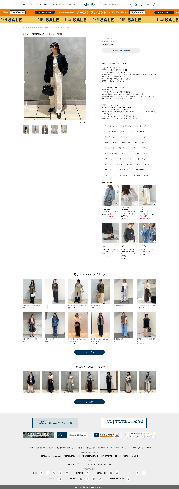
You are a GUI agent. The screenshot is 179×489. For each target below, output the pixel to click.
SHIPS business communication (51, 456)
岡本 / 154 (26, 308)
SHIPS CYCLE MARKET (105, 464)
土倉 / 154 (140, 308)
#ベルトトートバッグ (124, 159)
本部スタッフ (49, 305)
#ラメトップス (125, 131)
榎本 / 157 (48, 341)
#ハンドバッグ (141, 159)
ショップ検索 (48, 448)
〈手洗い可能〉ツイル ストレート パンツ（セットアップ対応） (147, 214)
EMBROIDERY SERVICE (90, 456)
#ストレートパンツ (141, 142)
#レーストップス (141, 137)
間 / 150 (71, 343)
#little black (140, 170)
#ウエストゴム (123, 148)
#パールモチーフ (125, 170)
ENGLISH (149, 448)
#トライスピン (142, 126)
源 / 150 (94, 308)
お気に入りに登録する (122, 50)
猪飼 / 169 (71, 308)
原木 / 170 (26, 341)
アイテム (31, 4)
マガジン (46, 4)
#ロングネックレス (143, 153)
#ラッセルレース (125, 137)
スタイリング (55, 4)
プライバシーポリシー (123, 448)
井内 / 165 (117, 341)
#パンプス (148, 164)
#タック (135, 148)
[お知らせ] (135, 4)
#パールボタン (128, 126)
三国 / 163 (94, 343)
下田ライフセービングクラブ (85, 464)
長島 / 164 (48, 308)
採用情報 (39, 448)
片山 (104, 39)
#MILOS (119, 164)
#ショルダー (109, 164)
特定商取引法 (90, 448)
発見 (74, 4)
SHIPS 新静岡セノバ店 (30, 339)
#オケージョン (122, 175)
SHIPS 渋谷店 (118, 305)
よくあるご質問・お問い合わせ (65, 448)
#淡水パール (109, 159)
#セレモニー (109, 175)
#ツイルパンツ (109, 148)
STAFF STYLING (30, 27)
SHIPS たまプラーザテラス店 (110, 41)
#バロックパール (127, 153)
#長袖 (106, 142)
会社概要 (30, 448)
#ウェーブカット (110, 170)
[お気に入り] (142, 4)
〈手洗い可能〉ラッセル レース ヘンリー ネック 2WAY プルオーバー (129, 214)
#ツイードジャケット (112, 126)
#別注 (139, 164)
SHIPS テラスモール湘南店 (31, 305)
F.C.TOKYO (70, 464)
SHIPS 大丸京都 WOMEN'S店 (146, 305)
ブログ (64, 4)
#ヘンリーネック (110, 137)
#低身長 (146, 175)
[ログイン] (148, 4)
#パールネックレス (111, 153)
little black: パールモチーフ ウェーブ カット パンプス (110, 252)
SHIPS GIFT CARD (106, 456)
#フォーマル (136, 175)
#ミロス (129, 164)
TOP (24, 27)
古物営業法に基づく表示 (106, 448)
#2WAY (115, 142)
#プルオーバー (139, 131)
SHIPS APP (117, 456)
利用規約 (81, 448)
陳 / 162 (116, 308)
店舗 (69, 4)
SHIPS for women (108, 44)
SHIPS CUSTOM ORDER (72, 456)
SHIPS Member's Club (131, 456)
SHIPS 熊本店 (95, 305)
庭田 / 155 (140, 343)
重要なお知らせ (138, 448)
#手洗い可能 (126, 142)
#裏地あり (146, 148)
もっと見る (89, 352)
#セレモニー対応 (110, 131)
